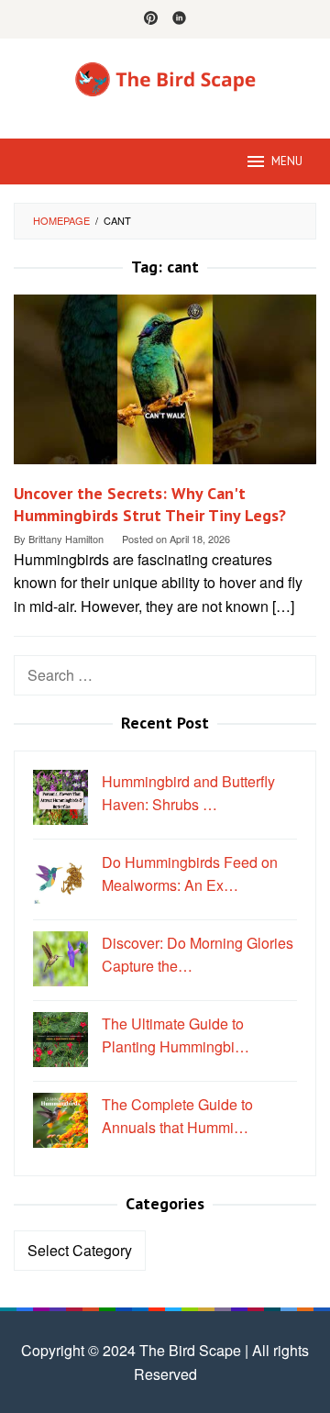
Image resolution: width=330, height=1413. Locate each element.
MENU (286, 161)
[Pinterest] (151, 19)
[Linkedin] (179, 19)
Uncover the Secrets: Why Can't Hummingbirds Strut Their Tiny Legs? (150, 504)
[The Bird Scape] (165, 77)
